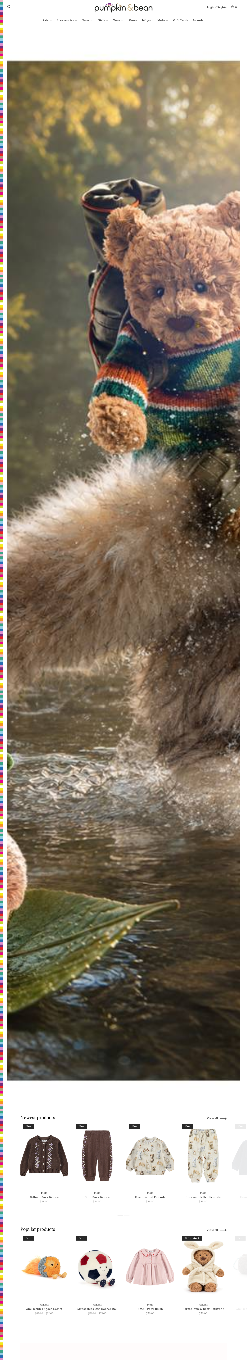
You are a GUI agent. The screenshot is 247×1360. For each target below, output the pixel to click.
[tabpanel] (44, 1168)
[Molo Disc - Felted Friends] (150, 1156)
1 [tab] (121, 1215)
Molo (161, 20)
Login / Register (217, 7)
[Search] (9, 7)
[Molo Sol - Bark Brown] (97, 1156)
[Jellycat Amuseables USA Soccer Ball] (97, 1267)
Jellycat (147, 20)
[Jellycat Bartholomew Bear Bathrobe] (203, 1267)
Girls (101, 20)
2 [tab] (128, 1215)
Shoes (133, 20)
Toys (116, 20)
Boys (85, 20)
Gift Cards (180, 20)
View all (212, 1118)
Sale (45, 20)
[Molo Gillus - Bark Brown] (44, 1156)
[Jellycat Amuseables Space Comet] (44, 1267)
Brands (198, 20)
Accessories (65, 20)
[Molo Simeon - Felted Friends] (203, 1156)
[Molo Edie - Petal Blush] (150, 1267)
